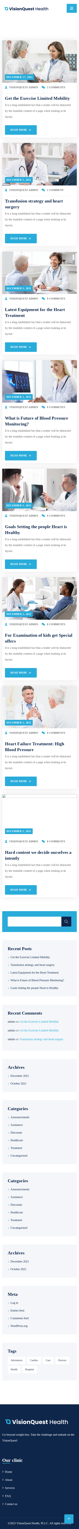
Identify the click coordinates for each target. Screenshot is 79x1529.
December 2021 (19, 1075)
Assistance (16, 1124)
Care (48, 1360)
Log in (14, 1302)
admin (11, 1021)
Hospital (29, 1369)
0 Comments (56, 298)
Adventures (16, 1360)
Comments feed (19, 1318)
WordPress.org (19, 1325)
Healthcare (16, 1140)
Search (66, 922)
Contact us (11, 1504)
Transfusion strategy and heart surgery (32, 964)
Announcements (19, 1117)
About (8, 1479)
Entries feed (17, 1310)
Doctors (62, 1360)
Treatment (16, 1147)
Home (8, 1471)
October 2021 (18, 1083)
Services (10, 1487)
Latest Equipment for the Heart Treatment (34, 972)
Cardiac (34, 1360)
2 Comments (56, 87)
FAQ (8, 1496)
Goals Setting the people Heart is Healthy (34, 987)
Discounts (16, 1132)
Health (14, 1369)
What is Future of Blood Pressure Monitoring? (37, 980)
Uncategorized (18, 1155)
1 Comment (55, 190)
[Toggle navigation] (72, 8)
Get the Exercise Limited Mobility (37, 98)
